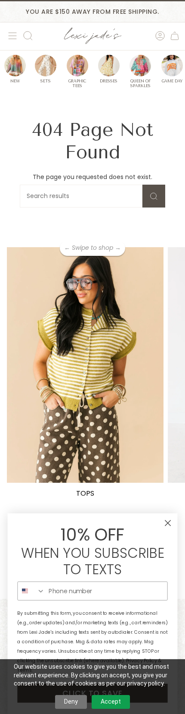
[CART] (174, 36)
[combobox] (31, 591)
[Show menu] (11, 36)
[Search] (153, 196)
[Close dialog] (168, 523)
